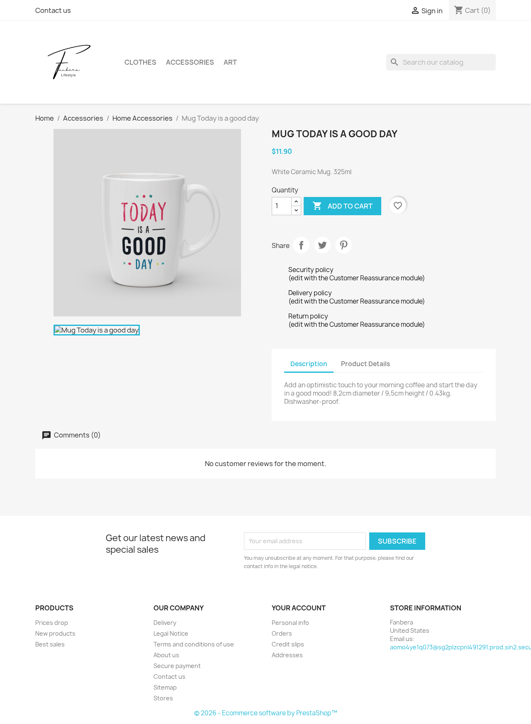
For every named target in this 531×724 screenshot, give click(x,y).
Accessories (190, 62)
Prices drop (51, 623)
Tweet (322, 245)
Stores (163, 698)
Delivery (164, 623)
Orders (282, 633)
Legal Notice (170, 633)
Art (230, 62)
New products (55, 633)
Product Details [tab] (365, 364)
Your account (299, 607)
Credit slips (288, 644)
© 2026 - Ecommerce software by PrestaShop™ (265, 713)
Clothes (140, 62)
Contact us (53, 10)
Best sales (50, 644)
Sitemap (165, 687)
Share (301, 245)
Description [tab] (308, 364)
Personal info (290, 623)
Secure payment (177, 666)
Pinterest (343, 245)
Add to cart (342, 206)
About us (166, 655)
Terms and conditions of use (193, 644)
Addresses (287, 655)
